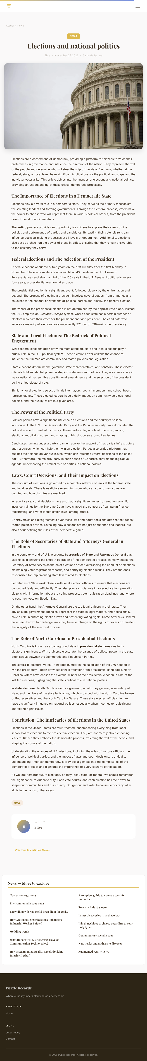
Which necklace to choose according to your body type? (106, 925)
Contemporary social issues (96, 935)
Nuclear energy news (23, 895)
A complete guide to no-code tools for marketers (102, 897)
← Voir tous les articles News (30, 850)
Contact (10, 1038)
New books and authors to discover (100, 943)
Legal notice (13, 1032)
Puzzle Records (19, 987)
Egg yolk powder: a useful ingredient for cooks (39, 911)
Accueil (10, 25)
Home (9, 1013)
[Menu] (137, 6)
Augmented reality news (94, 951)
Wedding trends (20, 931)
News (20, 25)
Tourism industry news (93, 907)
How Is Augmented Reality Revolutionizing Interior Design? (36, 953)
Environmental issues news (27, 903)
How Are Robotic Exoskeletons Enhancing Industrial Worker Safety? (36, 921)
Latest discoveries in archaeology (99, 915)
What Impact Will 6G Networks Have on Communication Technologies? (34, 941)
